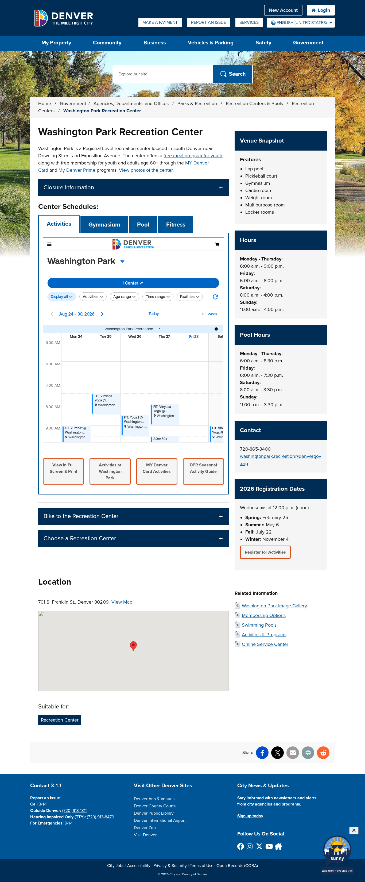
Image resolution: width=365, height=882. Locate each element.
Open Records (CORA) (237, 865)
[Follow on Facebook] (240, 846)
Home (44, 103)
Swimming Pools (259, 625)
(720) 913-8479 (100, 817)
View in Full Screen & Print (63, 468)
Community (107, 42)
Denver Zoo (145, 827)
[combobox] (301, 23)
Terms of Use (201, 865)
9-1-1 (68, 823)
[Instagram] (250, 846)
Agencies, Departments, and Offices (132, 103)
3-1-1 (42, 804)
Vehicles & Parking (211, 42)
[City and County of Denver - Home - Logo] (63, 17)
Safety (263, 42)
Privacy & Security (170, 865)
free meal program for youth (193, 156)
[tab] (59, 224)
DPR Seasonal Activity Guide (203, 468)
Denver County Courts (155, 806)
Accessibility (138, 865)
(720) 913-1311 (74, 810)
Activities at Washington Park (110, 471)
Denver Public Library (154, 813)
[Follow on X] (259, 846)
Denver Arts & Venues (154, 798)
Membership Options (264, 615)
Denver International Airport (160, 820)
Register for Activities (265, 552)
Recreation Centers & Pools (255, 103)
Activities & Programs (264, 635)
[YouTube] (268, 846)
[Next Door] (278, 846)
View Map (121, 602)
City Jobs (115, 865)
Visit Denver (145, 835)
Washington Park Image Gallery (274, 606)
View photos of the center (146, 170)
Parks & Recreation (197, 103)
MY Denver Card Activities (157, 468)
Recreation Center (60, 720)
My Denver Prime (77, 170)
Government (308, 42)
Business (154, 42)
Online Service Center (265, 644)
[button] (133, 187)
